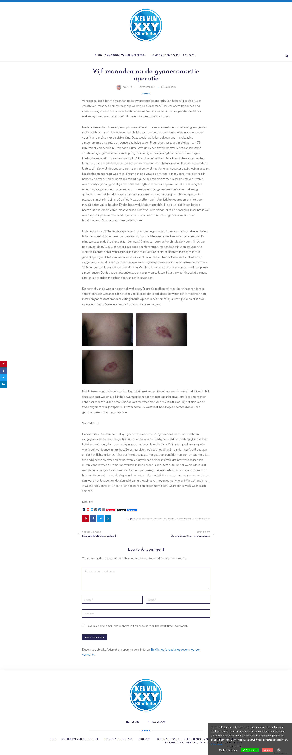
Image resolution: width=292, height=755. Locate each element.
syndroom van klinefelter (194, 518)
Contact (189, 55)
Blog (98, 55)
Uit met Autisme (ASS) (165, 55)
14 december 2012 (146, 87)
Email (135, 722)
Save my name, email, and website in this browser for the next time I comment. (137, 626)
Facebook (159, 722)
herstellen (160, 518)
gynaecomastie (143, 518)
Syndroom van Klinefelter (124, 55)
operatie (173, 518)
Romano (127, 87)
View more (217, 744)
